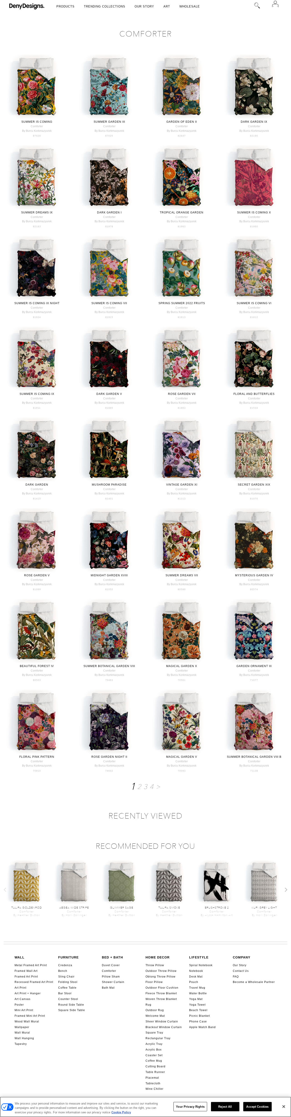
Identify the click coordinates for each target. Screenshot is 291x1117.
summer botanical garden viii (109, 666)
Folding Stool (68, 982)
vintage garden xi (181, 484)
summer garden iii (109, 121)
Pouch (193, 982)
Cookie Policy (121, 1112)
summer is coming (36, 121)
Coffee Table (67, 987)
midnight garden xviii (109, 575)
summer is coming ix (37, 394)
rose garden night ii (109, 756)
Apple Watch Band (202, 1027)
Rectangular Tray (158, 1038)
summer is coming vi (254, 303)
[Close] (284, 1107)
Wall (20, 957)
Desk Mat (196, 976)
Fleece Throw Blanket (161, 993)
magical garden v (181, 756)
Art (166, 6)
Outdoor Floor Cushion (162, 987)
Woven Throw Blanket (161, 999)
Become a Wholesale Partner (254, 982)
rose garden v (37, 575)
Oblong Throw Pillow (161, 976)
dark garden (36, 484)
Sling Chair (66, 976)
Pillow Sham (111, 976)
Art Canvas (22, 999)
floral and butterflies (254, 394)
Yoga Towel (197, 1004)
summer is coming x (254, 212)
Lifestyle (198, 957)
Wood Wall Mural (27, 1021)
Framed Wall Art (26, 971)
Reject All (225, 1106)
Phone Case (198, 1021)
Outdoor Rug (155, 1010)
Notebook (196, 971)
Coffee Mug (154, 1060)
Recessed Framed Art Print (34, 982)
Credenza (65, 965)
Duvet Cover (111, 965)
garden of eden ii (181, 121)
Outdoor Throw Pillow (161, 971)
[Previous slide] (5, 889)
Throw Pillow (155, 965)
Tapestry (21, 1044)
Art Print (20, 987)
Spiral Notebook (201, 965)
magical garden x (181, 666)
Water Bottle (198, 993)
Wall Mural (22, 1032)
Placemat (152, 1077)
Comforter (109, 971)
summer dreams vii (182, 575)
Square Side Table (71, 1010)
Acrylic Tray (154, 1044)
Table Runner (155, 1072)
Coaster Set (154, 1055)
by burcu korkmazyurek (37, 130)
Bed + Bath (112, 957)
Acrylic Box (154, 1049)
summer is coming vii (109, 303)
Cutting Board (156, 1066)
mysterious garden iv (254, 575)
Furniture (68, 957)
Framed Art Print (26, 976)
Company (241, 957)
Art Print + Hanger (28, 993)
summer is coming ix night (37, 303)
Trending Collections (104, 6)
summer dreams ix (37, 212)
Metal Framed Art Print (31, 965)
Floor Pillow (154, 982)
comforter (37, 126)
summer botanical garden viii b (254, 756)
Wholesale (189, 6)
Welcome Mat (155, 1015)
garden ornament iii (254, 666)
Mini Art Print (24, 1010)
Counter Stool (68, 999)
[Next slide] (285, 889)
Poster (19, 1004)
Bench (62, 971)
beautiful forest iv (37, 666)
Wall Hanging (24, 1038)
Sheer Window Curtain (162, 1021)
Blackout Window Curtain (164, 1027)
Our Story (144, 6)
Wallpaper (22, 1027)
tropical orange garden (181, 212)
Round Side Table (71, 1004)
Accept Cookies (257, 1106)
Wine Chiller (154, 1088)
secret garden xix (254, 484)
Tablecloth (153, 1083)
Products (65, 6)
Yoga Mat (196, 999)
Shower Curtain (113, 982)
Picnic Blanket (199, 1015)
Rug (148, 1004)
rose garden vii (182, 394)
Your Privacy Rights (190, 1106)
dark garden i (109, 212)
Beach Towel (198, 1010)
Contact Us (241, 971)
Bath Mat (108, 987)
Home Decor (158, 957)
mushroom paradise (109, 484)
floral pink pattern (36, 756)
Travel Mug (197, 987)
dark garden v (109, 394)
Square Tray (154, 1032)
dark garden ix (254, 121)
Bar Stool (65, 993)
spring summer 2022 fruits (181, 303)
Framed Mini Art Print (30, 1015)
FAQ (236, 976)
